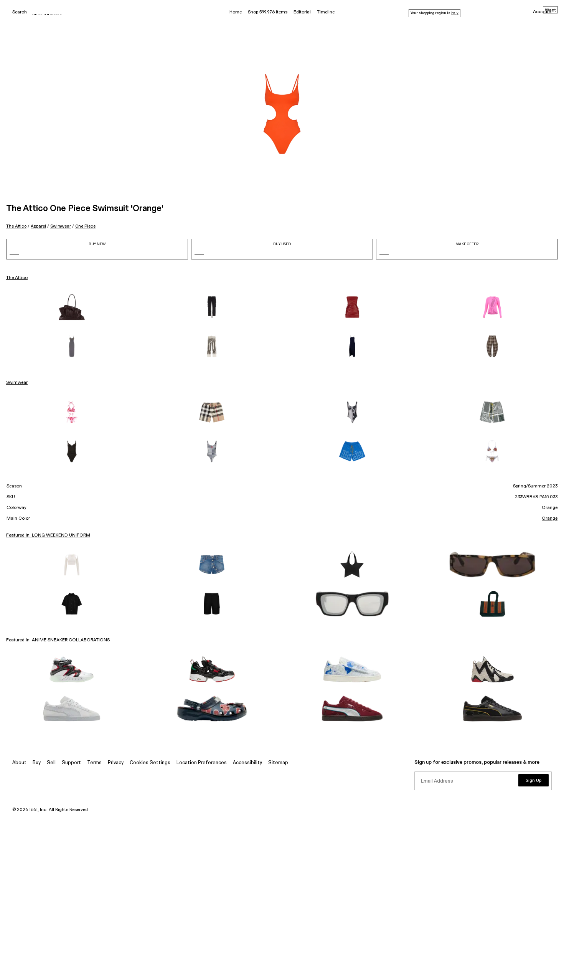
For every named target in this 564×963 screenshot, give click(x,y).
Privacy (116, 762)
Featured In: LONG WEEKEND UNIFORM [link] (48, 535)
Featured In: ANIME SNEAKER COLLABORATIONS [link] (58, 640)
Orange (549, 518)
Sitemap (278, 762)
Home (235, 12)
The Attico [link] (17, 278)
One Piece (85, 226)
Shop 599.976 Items (267, 12)
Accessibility (247, 762)
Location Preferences (201, 762)
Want (550, 10)
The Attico (16, 226)
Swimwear (60, 226)
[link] (71, 307)
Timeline (326, 12)
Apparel (38, 226)
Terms (94, 762)
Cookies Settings (150, 762)
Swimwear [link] (17, 382)
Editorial (302, 12)
